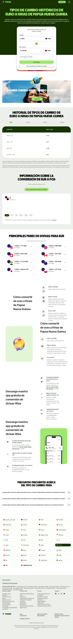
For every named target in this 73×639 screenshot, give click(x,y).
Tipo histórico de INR (18, 588)
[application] (15, 207)
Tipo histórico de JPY (65, 586)
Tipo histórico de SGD (50, 588)
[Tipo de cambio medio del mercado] (45, 29)
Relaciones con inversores (8, 601)
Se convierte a (22, 47)
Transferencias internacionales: (10, 583)
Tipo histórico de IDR (18, 589)
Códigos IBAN (40, 602)
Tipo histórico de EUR (54, 586)
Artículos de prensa (6, 596)
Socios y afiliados (6, 602)
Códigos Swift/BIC (41, 601)
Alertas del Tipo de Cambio (43, 604)
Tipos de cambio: (6, 580)
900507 (44, 627)
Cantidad (21, 35)
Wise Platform (23, 604)
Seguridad (4, 595)
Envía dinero (36, 62)
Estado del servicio (6, 599)
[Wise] (7, 2)
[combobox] (49, 38)
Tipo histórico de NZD (29, 588)
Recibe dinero (23, 602)
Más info (54, 220)
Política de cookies (59, 613)
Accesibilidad (5, 605)
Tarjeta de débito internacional (27, 598)
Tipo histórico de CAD (7, 588)
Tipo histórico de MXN (43, 586)
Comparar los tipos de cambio (44, 605)
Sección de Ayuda (6, 604)
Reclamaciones (23, 615)
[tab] (10, 122)
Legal (21, 613)
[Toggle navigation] (69, 2)
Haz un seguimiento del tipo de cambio (36, 66)
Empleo (4, 598)
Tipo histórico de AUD (22, 586)
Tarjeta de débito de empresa (27, 605)
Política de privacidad (42, 613)
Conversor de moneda (42, 596)
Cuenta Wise (23, 596)
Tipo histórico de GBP (32, 586)
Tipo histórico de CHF (7, 589)
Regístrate (62, 2)
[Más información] (12, 135)
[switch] (36, 43)
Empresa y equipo (6, 593)
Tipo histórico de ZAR (39, 588)
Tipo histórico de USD (61, 588)
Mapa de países (41, 615)
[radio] (12, 215)
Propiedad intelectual (25, 618)
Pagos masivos (23, 607)
